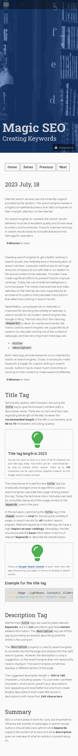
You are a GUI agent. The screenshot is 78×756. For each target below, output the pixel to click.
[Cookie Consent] (39, 6)
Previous (46, 167)
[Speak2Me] (57, 6)
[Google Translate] (48, 6)
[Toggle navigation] (7, 4)
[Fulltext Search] (30, 6)
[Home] (22, 6)
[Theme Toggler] (65, 6)
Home (12, 167)
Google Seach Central (31, 566)
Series (28, 167)
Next (63, 167)
